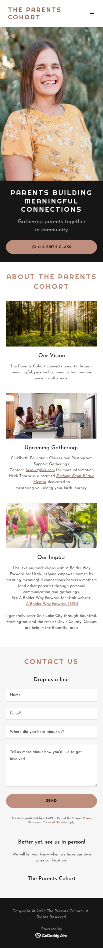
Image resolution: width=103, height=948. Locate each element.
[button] (92, 13)
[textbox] (51, 695)
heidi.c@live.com (40, 470)
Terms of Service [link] (54, 822)
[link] (38, 18)
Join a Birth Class (51, 247)
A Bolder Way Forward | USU (52, 604)
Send (51, 801)
